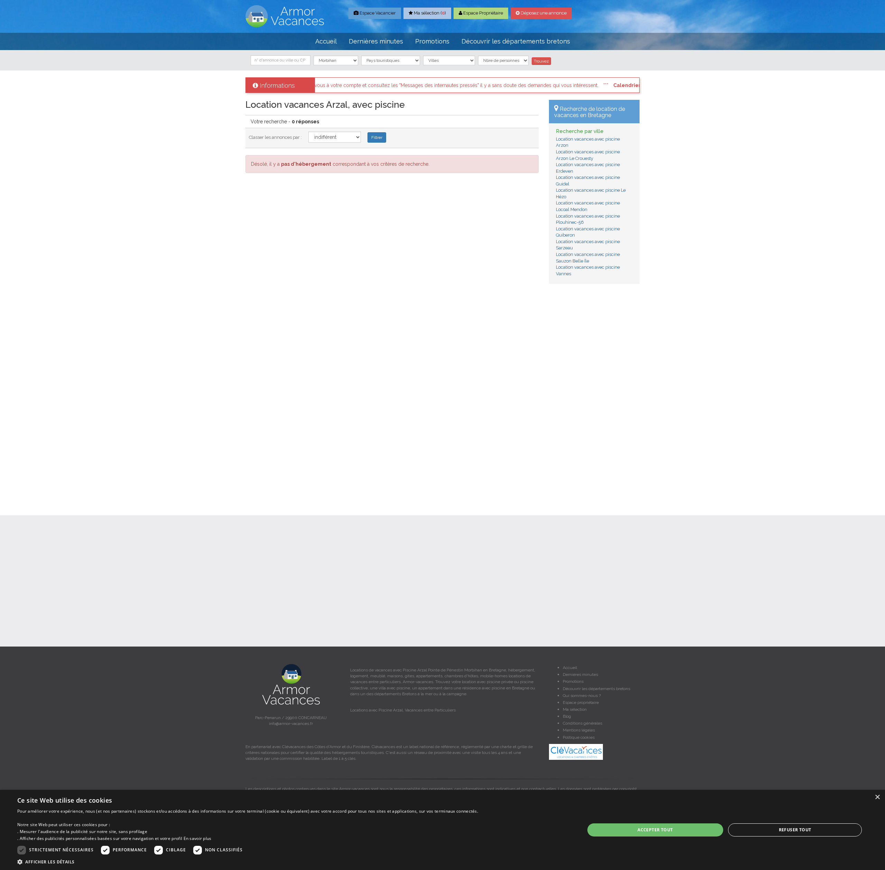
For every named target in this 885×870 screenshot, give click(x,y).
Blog (567, 716)
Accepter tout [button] (655, 830)
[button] (247, 861)
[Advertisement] (594, 394)
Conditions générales (582, 723)
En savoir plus (198, 838)
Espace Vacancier (377, 13)
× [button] (877, 797)
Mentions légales (579, 730)
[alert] (442, 830)
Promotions (432, 41)
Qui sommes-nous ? (582, 695)
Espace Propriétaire (482, 13)
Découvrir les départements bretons (516, 41)
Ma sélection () (429, 13)
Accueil (326, 41)
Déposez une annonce (543, 13)
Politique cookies (579, 737)
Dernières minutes (376, 41)
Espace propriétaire (581, 702)
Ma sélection (575, 709)
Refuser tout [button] (795, 830)
